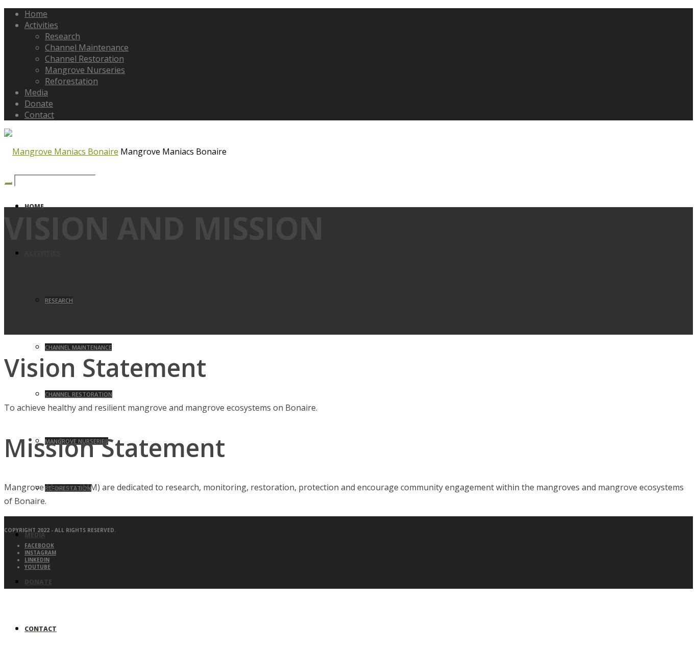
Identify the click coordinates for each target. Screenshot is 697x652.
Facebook (39, 545)
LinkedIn (36, 559)
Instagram (40, 552)
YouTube (37, 566)
